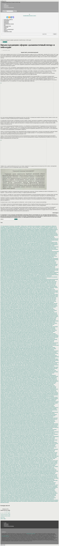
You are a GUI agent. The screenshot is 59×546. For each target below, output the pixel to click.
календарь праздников (53, 326)
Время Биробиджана (11, 273)
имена (10, 322)
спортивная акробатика (5, 452)
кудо (54, 338)
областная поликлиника (10, 380)
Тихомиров (45, 461)
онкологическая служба (40, 386)
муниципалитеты (30, 363)
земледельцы (37, 318)
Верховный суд (21, 263)
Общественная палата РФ (29, 383)
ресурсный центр (28, 430)
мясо (32, 365)
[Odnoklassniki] (9, 17)
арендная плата (19, 243)
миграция (17, 354)
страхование (16, 454)
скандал (30, 443)
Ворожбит (31, 271)
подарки (11, 405)
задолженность (14, 315)
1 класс (30, 227)
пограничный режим (4, 405)
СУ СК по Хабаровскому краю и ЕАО (28, 456)
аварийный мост (3, 230)
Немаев (24, 374)
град (1, 288)
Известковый (49, 320)
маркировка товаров (8, 349)
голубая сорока (21, 285)
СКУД (35, 444)
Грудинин (37, 288)
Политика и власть (8, 19)
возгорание (21, 269)
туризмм (34, 466)
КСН (28, 338)
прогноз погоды (25, 419)
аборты (17, 229)
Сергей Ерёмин (38, 441)
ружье (10, 435)
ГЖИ (47, 281)
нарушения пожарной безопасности (20, 370)
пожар (38, 406)
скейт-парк (46, 443)
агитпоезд (31, 232)
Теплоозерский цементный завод (35, 460)
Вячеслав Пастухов (19, 280)
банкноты (37, 245)
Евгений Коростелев (40, 308)
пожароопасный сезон (24, 407)
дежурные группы (24, 293)
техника (11, 461)
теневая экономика (38, 459)
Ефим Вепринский (37, 310)
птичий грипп (3, 424)
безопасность (18, 248)
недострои (9, 372)
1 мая (33, 227)
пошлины (49, 412)
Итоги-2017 (34, 325)
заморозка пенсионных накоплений (38, 316)
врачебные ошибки (38, 272)
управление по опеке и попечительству (30, 473)
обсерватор (49, 382)
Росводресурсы (3, 432)
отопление (51, 391)
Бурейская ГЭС (50, 257)
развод (43, 426)
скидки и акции (54, 443)
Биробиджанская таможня (16, 251)
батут (32, 246)
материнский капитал (4, 350)
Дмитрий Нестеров (9, 304)
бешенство (37, 249)
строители (25, 454)
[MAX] (13, 17)
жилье (50, 312)
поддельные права (38, 405)
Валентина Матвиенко (41, 260)
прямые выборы (22, 423)
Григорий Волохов (28, 288)
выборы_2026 (39, 275)
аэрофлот (14, 245)
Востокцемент (3, 272)
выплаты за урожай (8, 278)
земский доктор (52, 318)
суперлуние (40, 457)
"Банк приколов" (5, 226)
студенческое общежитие (51, 454)
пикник (45, 401)
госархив (2, 287)
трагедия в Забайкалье (5, 464)
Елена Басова (12, 310)
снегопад (24, 446)
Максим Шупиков (51, 347)
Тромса (29, 465)
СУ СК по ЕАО (18, 456)
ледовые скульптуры (27, 341)
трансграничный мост (14, 464)
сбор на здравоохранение (15, 438)
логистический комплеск (11, 345)
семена (50, 439)
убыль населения (27, 467)
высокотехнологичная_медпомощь (7, 279)
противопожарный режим (17, 422)
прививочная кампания (5, 416)
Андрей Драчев (21, 239)
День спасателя (32, 298)
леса (1, 343)
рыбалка (35, 435)
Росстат (18, 434)
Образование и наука (9, 23)
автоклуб (7, 232)
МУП (1, 364)
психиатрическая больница (38, 423)
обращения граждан (42, 382)
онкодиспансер (31, 386)
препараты (17, 415)
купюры (44, 339)
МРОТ (52, 362)
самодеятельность (39, 436)
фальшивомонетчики (37, 476)
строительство (30, 454)
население (33, 370)
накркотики (47, 367)
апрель (52, 242)
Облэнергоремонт (35, 380)
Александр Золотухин (40, 235)
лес (57, 342)
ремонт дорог (7, 430)
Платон (45, 402)
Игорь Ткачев (18, 320)
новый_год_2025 (11, 379)
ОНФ (1, 387)
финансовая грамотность (13, 482)
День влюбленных (39, 294)
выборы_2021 (33, 275)
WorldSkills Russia (12, 229)
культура (14, 339)
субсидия (6, 457)
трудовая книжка (47, 465)
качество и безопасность (12, 328)
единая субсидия (43, 309)
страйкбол (8, 454)
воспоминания (51, 271)
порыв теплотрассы (36, 409)
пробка (1, 419)
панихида (18, 394)
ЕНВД (31, 310)
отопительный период (35, 391)
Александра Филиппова (45, 236)
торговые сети (25, 463)
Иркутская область (40, 324)
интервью (50, 323)
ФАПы (50, 476)
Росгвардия (9, 432)
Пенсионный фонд (24, 399)
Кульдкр (6, 339)
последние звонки (25, 411)
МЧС (4, 365)
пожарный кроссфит (4, 407)
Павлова (23, 393)
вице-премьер (16, 266)
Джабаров (51, 302)
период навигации (22, 400)
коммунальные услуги (42, 332)
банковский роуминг (4, 246)
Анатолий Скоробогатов (53, 238)
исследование (25, 325)
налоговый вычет (44, 368)
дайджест (45, 289)
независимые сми (26, 372)
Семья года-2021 (20, 441)
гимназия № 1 (43, 282)
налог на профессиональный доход (13, 368)
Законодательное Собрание (44, 315)
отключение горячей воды (50, 390)
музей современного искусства (9, 363)
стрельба (21, 454)
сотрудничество (26, 449)
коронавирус (43, 334)
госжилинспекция (15, 287)
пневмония (10, 404)
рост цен (22, 434)
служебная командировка (9, 445)
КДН (50, 328)
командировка (41, 331)
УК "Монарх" (19, 469)
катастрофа (50, 327)
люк (31, 346)
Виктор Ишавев (38, 265)
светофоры (32, 438)
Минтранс (7, 357)
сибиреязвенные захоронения (11, 442)
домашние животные (4, 306)
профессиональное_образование (29, 422)
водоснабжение (41, 268)
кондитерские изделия (35, 333)
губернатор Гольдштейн (10, 289)
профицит (46, 422)
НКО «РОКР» (12, 377)
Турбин (27, 466)
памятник (2, 394)
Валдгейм (2, 260)
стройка (35, 454)
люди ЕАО (28, 346)
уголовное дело (50, 467)
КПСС (4, 337)
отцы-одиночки (33, 392)
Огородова (51, 384)
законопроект (9, 316)
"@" (1, 226)
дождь (42, 304)
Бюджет (15, 258)
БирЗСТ (25, 250)
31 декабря (50, 227)
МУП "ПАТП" (22, 364)
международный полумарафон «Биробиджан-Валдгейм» (12, 353)
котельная (53, 335)
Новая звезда (18, 377)
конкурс (41, 333)
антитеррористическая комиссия (7, 242)
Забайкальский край (29, 313)
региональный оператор (5, 428)
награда (15, 367)
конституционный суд (5, 334)
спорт (53, 451)
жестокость (7, 312)
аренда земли (13, 243)
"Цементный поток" (23, 227)
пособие (39, 411)
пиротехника (3, 402)
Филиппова (51, 481)
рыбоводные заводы (41, 435)
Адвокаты (42, 232)
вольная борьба (25, 271)
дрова (14, 308)
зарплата (32, 317)
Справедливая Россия (30, 452)
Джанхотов (2, 303)
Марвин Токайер (43, 348)
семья (53, 439)
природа (30, 416)
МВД (22, 350)
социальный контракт (12, 451)
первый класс (54, 399)
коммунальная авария (23, 332)
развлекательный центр (36, 426)
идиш (26, 320)
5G (54, 227)
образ (1, 382)
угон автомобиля (41, 468)
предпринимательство (20, 414)
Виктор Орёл (51, 265)
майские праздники (48, 346)
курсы (1, 340)
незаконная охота (42, 372)
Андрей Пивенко (28, 239)
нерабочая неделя (34, 374)
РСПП (49, 434)
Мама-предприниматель (10, 348)
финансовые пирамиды (33, 482)
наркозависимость (9, 369)
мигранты (45, 353)
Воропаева (35, 271)
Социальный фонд (21, 451)
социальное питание (32, 450)
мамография (28, 348)
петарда (30, 400)
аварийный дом (45, 229)
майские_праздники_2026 (11, 347)
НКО (8, 377)
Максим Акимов (37, 347)
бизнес (46, 249)
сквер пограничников (39, 443)
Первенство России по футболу (37, 399)
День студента (45, 298)
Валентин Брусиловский (23, 260)
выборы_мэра (14, 276)
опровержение (7, 389)
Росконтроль (26, 432)
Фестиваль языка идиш (5, 481)
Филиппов (46, 481)
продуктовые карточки (8, 420)
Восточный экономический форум (25, 272)
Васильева (11, 261)
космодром (35, 335)
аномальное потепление (44, 239)
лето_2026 (31, 343)
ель (29, 310)
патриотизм (13, 397)
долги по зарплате (7, 305)
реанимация (41, 427)
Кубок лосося (39, 338)
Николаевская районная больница (43, 376)
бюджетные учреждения (15, 259)
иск (45, 324)
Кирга (25, 330)
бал (17, 245)
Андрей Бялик (9, 239)
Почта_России (44, 412)
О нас (5, 4)
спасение (41, 451)
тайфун (29, 458)
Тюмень (56, 466)
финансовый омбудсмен (43, 482)
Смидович (53, 445)
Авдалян (28, 230)
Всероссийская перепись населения (42, 273)
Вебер (19, 261)
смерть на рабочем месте (43, 445)
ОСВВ (40, 389)
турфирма (45, 466)
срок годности (7, 453)
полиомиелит (20, 408)
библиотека (42, 249)
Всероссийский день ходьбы (17, 274)
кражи (9, 337)
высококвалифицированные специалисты (38, 278)
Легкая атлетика (50, 340)
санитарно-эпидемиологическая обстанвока (26, 437)
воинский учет (27, 269)
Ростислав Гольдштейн (29, 434)
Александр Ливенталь (9, 236)
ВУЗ (47, 274)
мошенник (37, 362)
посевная (52, 409)
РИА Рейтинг (51, 430)
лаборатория (21, 340)
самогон (33, 436)
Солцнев (52, 447)
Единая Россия (36, 309)
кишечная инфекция (33, 330)
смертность (25, 445)
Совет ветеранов (4, 447)
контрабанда (18, 334)
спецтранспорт (46, 451)
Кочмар (56, 335)
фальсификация (8, 476)
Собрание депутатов (51, 446)
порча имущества (17, 409)
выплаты (2, 278)
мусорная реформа (44, 364)
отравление (2, 392)
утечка (29, 474)
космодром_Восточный (43, 335)
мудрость (56, 362)
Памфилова (48, 393)
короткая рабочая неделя (15, 335)
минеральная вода (51, 354)
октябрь (32, 385)
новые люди (12, 378)
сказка (27, 443)
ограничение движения (10, 385)
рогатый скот (14, 431)
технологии (15, 461)
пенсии (20, 398)
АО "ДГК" (29, 242)
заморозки (48, 316)
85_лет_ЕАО (37, 228)
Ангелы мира (3, 239)
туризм (30, 466)
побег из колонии (17, 404)
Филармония (41, 481)
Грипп (33, 288)
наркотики (40, 369)
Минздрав (2, 355)
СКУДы (37, 444)
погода (39, 404)
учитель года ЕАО (34, 475)
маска (26, 349)
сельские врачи (8, 439)
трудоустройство (7, 466)
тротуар (33, 465)
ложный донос (26, 345)
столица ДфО (54, 453)
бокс (21, 256)
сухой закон (54, 457)
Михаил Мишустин (40, 357)
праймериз (27, 413)
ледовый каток (42, 341)
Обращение (35, 382)
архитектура (14, 244)
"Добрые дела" (23, 226)
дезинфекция (31, 293)
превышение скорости (35, 413)
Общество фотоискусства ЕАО (19, 384)
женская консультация (26, 311)
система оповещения (43, 442)
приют (42, 417)
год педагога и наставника (21, 283)
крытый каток (18, 338)
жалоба (42, 310)
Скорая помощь (30, 444)
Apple (44, 228)
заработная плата (22, 317)
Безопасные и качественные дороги (28, 248)
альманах (11, 238)
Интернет (55, 323)
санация (11, 437)
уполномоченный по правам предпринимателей (40, 471)
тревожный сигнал (24, 465)
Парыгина (31, 395)
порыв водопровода (28, 409)
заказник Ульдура (23, 315)
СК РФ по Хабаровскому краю (19, 443)
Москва (8, 362)
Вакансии (6, 5)
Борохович (2, 257)
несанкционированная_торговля (45, 374)
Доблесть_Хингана (17, 304)
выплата (55, 276)
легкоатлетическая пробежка (6, 341)
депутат (43, 300)
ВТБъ (44, 274)
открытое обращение (5, 391)
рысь (52, 435)
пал (33, 393)
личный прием (3, 345)
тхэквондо (50, 466)
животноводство (22, 312)
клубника (2, 331)
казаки (29, 326)
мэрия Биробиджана (17, 365)
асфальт (28, 244)
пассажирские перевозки (42, 395)
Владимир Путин (51, 266)
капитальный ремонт (27, 327)
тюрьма (2, 467)
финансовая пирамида (23, 482)
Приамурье (39, 415)
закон (36, 315)
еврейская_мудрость (4, 309)
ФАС (53, 476)
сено (30, 441)
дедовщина (15, 293)
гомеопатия (32, 285)
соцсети (31, 451)
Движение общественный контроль (48, 291)
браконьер (9, 257)
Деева (19, 293)
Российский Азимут (9, 434)
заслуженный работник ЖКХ (44, 317)
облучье (29, 380)
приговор (12, 416)
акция (1, 235)
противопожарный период (6, 422)
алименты (34, 237)
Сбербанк (2, 438)
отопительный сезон (44, 391)
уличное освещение (46, 469)
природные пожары (36, 416)
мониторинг (43, 361)
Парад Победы (38, 394)
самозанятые (46, 436)
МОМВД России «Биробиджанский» (33, 361)
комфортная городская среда (24, 333)
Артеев (46, 243)
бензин (46, 248)
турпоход (41, 466)
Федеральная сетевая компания (40, 478)
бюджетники (36, 258)
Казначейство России (38, 326)
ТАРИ (40, 458)
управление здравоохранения (6, 473)
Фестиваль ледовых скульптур (44, 480)
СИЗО (23, 442)
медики (36, 350)
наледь (51, 367)
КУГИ (43, 338)
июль (38, 325)
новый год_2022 (37, 378)
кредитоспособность (41, 337)
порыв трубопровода (45, 409)
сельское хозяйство (31, 439)
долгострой (26, 305)
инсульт (46, 323)
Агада (27, 232)
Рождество (40, 431)
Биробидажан (30, 250)
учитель (22, 475)
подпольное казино (50, 405)
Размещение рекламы (9, 7)
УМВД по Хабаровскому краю (15, 471)
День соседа (26, 298)
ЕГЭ (32, 309)
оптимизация (16, 389)
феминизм (48, 479)
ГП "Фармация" (51, 287)
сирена (26, 442)
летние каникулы (23, 343)
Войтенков (41, 269)
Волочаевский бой (18, 271)
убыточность (34, 467)
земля (47, 318)
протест (41, 421)
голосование (15, 285)
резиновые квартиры (19, 429)
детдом (2, 301)
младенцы (53, 357)
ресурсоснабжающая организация (39, 430)
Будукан (28, 257)
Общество (6, 21)
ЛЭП (25, 346)
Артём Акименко (51, 243)
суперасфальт (35, 457)
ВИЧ (20, 266)
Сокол (36, 447)
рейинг (28, 429)
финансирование (4, 482)
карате (42, 327)
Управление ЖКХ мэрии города (49, 472)
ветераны (49, 263)
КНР (13, 331)
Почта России (38, 412)
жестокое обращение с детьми (37, 311)
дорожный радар (48, 306)
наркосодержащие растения (32, 369)
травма (51, 463)
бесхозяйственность (30, 249)
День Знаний (34, 295)
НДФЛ (46, 371)
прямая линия (16, 423)
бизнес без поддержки (53, 249)
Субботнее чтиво (8, 31)
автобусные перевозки (39, 231)
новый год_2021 (30, 378)
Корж (39, 334)
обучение (54, 382)
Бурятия (12, 258)
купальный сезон (32, 339)
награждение (20, 367)
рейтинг (31, 429)
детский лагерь (26, 302)
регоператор (38, 428)
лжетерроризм (37, 343)
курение (51, 339)
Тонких (14, 463)
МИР (32, 357)
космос (49, 335)
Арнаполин (36, 243)
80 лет (11, 228)
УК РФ (23, 469)
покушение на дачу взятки (46, 407)
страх (12, 454)
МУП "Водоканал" (6, 364)
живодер (12, 312)
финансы (50, 482)
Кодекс (24, 331)
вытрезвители (50, 279)
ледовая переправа (18, 341)
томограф (6, 463)
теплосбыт (44, 460)
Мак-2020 (24, 347)
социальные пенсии (50, 450)
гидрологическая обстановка (19, 282)
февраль (8, 478)
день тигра (51, 298)
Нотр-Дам (35, 379)
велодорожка (6, 263)
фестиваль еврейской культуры (21, 480)
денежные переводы (30, 294)
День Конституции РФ (42, 295)
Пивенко (39, 401)
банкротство (11, 246)
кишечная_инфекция (42, 330)
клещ (52, 330)
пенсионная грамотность (43, 398)
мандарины (37, 348)
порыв (22, 409)
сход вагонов (3, 458)
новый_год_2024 (3, 379)
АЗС (49, 234)
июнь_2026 (44, 325)
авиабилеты (32, 230)
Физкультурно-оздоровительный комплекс (19, 481)
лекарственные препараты (6, 342)
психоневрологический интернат (51, 423)
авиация (2, 231)
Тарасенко (37, 458)
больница (24, 256)
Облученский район (23, 380)
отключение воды (41, 390)
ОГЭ (16, 385)
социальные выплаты (41, 450)
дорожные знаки (32, 306)
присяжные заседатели (31, 417)
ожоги (21, 385)
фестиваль (12, 480)
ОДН (18, 385)
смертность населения (33, 445)
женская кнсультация (16, 311)
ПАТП (9, 397)
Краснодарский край (21, 337)
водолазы (17, 268)
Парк (52, 394)
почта (34, 412)
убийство (13, 467)
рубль (4, 435)
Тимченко (40, 461)
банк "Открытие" (23, 245)
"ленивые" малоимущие (46, 226)
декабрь (36, 293)
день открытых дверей (33, 296)
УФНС (53, 474)
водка (54, 267)
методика (41, 353)
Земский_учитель (4, 319)
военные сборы (55, 268)
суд (9, 457)
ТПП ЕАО (48, 463)
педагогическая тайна (14, 398)
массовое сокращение (44, 349)
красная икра (14, 337)
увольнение (39, 467)
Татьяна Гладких (48, 458)
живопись (16, 312)
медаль (25, 350)
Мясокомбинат (36, 365)
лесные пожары (11, 343)
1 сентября (36, 227)
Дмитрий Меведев (49, 303)
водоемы (2, 268)
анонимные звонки (54, 239)
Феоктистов (2, 480)
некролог (11, 374)
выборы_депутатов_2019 (5, 276)
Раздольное (47, 426)
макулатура (2, 348)
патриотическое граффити (21, 397)
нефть (6, 376)
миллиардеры (35, 354)
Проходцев (2, 423)
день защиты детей (27, 295)
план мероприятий (31, 402)
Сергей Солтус (45, 441)
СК (5, 443)
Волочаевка (2, 271)
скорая (25, 444)
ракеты (1, 427)
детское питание (38, 302)
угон (37, 468)
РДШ (30, 427)
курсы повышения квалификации (10, 340)
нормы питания (25, 379)
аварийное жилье (31, 229)
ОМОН (19, 386)
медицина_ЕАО (46, 350)
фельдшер (44, 479)
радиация (23, 426)
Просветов (36, 421)
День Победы (17, 297)
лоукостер (35, 345)
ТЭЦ (53, 466)
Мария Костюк (50, 348)
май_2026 (42, 346)
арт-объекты (41, 243)
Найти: (1, 219)
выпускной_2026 (25, 278)
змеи (14, 319)
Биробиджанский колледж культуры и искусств (12, 252)
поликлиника (15, 408)
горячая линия (39, 286)
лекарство (14, 342)
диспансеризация (22, 303)
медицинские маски (54, 350)
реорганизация (13, 430)
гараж (5, 281)
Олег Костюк (44, 385)
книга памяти (7, 331)
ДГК (4, 293)
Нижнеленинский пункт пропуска (15, 376)
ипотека (28, 324)
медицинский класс (4, 352)
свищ (36, 438)
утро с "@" (41, 474)
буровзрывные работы (5, 258)
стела (27, 453)
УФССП (11, 475)
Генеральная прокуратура (20, 281)
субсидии (2, 457)
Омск (27, 386)
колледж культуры (30, 331)
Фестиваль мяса (54, 480)
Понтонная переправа (8, 409)
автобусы (54, 231)
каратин (46, 327)
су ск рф (37, 456)
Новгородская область (25, 377)
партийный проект (14, 395)
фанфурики (44, 476)
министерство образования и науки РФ (36, 355)
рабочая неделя (3, 426)
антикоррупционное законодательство (21, 241)
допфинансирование (13, 306)
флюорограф (7, 483)
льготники (10, 346)
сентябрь (33, 441)
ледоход (47, 341)
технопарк (32, 461)
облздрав (17, 380)
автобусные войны (21, 231)
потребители (13, 412)
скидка (49, 443)
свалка (25, 438)
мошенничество (47, 362)
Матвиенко (51, 349)
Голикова (2, 285)
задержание (8, 315)
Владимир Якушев (14, 267)
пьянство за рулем (45, 424)
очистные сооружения (9, 393)
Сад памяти (16, 436)
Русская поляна (27, 435)
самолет (51, 436)
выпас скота (51, 276)
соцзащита (37, 449)
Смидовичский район (4, 446)
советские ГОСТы (19, 447)
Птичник (8, 424)
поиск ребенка (38, 407)
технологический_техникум (24, 461)
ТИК (37, 461)
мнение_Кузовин (11, 358)
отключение (34, 390)
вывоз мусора (32, 276)
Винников (11, 266)
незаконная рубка (50, 372)
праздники (23, 413)
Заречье (28, 317)
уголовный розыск (23, 468)
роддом (19, 431)
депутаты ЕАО (52, 300)
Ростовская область (38, 434)
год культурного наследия (10, 283)
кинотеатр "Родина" (19, 330)
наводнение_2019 (9, 367)
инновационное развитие (21, 323)
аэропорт (9, 245)
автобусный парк (48, 231)
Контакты (6, 6)
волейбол (49, 269)
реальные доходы (35, 427)
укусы (40, 469)
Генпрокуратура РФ (37, 281)
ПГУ (34, 397)
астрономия (24, 244)
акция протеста (6, 235)
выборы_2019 (27, 275)
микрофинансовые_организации (25, 354)
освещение (44, 389)
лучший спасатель (49, 345)
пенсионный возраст (15, 399)
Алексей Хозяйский (18, 237)
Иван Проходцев (7, 320)
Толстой (2, 463)
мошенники (41, 362)
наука (52, 370)
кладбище (49, 330)
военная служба (48, 268)
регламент (33, 428)
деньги (39, 300)
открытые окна (13, 391)
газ (32, 280)
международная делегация (38, 352)
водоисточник (7, 268)
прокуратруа (46, 420)
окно (29, 385)
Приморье (25, 416)
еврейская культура (49, 308)
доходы (8, 308)
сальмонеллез (22, 436)
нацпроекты (42, 371)
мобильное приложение (30, 360)
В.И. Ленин (40, 259)
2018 (42, 227)
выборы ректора (20, 275)
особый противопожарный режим (7, 390)
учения (19, 475)
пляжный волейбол (4, 404)
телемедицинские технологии (20, 459)
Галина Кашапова (44, 280)
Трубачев (41, 465)
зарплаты (36, 317)
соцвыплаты (32, 449)
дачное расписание (16, 291)
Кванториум (37, 328)
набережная (42, 365)
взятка (16, 265)
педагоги (8, 398)
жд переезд (46, 310)
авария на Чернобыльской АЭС (16, 230)
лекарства (51, 341)
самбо (30, 436)
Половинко (50, 408)
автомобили (11, 232)
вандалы (7, 261)
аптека (55, 242)
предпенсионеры (4, 414)
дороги (19, 306)
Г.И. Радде (25, 280)
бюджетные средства (5, 259)
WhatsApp (4, 229)
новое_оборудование (5, 378)
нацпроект (37, 371)
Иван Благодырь (50, 319)
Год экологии (35, 283)
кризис (1, 338)
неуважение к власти (44, 375)
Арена (8, 243)
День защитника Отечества (17, 295)
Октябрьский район (38, 385)
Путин (31, 424)
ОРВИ (23, 389)
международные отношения (50, 352)
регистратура (28, 428)
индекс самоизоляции (47, 322)
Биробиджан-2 (41, 250)
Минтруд (11, 357)
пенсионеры (35, 398)
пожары (30, 407)
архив (10, 244)
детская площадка (34, 301)
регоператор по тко (45, 428)
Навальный (47, 365)
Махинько (16, 350)
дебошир (10, 293)
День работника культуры (43, 297)
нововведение (40, 377)
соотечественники (4, 449)
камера (1, 327)
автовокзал (2, 232)
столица (49, 453)
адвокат (38, 232)
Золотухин (29, 319)
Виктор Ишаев (45, 265)
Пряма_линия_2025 (9, 423)
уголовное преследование (5, 468)
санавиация (6, 437)
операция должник (27, 387)
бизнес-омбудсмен (4, 250)
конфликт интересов (30, 334)
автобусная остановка (12, 231)
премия (13, 415)
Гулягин (26, 289)
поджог (44, 405)
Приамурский (34, 415)
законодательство (54, 315)
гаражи (8, 281)
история (30, 325)
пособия (43, 411)
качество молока (21, 328)
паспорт (35, 395)
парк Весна (55, 394)
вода (47, 267)
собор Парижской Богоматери (38, 446)
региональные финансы (53, 427)
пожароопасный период (14, 407)
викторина (6, 266)
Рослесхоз (31, 432)
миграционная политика (53, 353)
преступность (29, 415)
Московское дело (13, 362)
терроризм (6, 461)
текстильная (11, 459)
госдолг (6, 287)
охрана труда (47, 392)
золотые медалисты (35, 319)
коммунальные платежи (33, 332)
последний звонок (33, 411)
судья (31, 457)
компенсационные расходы (6, 333)
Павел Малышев (17, 393)
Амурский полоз (30, 238)
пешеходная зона (13, 401)
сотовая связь (20, 449)
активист (56, 234)
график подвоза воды (13, 288)
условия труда (14, 474)
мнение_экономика (42, 358)
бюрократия (31, 259)
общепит (2, 383)
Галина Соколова (51, 280)
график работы (21, 288)
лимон (41, 343)
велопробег (11, 263)
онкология (47, 386)
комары (53, 331)
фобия (20, 483)
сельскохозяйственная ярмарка (42, 439)
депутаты (47, 300)
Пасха (6, 397)
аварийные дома (38, 229)
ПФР (34, 424)
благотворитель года (44, 253)
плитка (48, 402)
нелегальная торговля (18, 374)
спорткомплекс (23, 452)
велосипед (16, 263)
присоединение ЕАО (4, 417)
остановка (17, 390)
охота (43, 392)
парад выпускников (24, 394)
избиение (29, 320)
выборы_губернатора (47, 275)
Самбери (27, 436)
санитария (15, 437)
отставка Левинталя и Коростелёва (16, 392)
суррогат (45, 457)
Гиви (53, 281)
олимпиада (49, 385)
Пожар (35, 406)
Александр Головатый (31, 235)
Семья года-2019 (6, 441)
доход (5, 308)
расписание (16, 427)
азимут (46, 234)
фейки (32, 479)
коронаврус (2, 335)
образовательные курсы (14, 382)
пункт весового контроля (15, 424)
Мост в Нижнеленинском (24, 362)
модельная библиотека (40, 360)
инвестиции (28, 322)
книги (11, 331)
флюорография (13, 483)
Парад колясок (31, 394)
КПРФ (1, 337)
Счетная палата (9, 458)
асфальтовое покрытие (35, 244)
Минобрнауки (36, 356)
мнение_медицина (19, 358)
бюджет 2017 (20, 258)
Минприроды (42, 356)
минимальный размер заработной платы (13, 355)
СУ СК (14, 456)
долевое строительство (34, 305)
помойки (54, 408)
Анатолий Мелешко (44, 238)
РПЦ (47, 434)
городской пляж (26, 286)
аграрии (35, 232)
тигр (35, 461)
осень (48, 389)
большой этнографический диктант (34, 256)
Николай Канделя (54, 376)
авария (8, 230)
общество (48, 383)
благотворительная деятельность (10, 254)
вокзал (45, 269)
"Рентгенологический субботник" (12, 227)
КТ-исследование (32, 338)
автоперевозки (23, 232)
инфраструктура (23, 324)
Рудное (7, 435)
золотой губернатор (22, 319)
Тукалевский (23, 466)
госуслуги (41, 287)
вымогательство (45, 276)
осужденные (26, 390)
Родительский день (25, 431)
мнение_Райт (26, 358)
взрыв (48, 264)
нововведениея (47, 377)
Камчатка (9, 327)
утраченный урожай (35, 474)
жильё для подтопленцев (11, 313)
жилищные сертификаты (35, 312)
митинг (34, 357)
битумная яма (44, 252)
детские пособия (7, 302)
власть (19, 267)
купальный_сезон (39, 339)
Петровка (2, 401)
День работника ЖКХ (33, 297)
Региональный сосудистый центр (18, 428)
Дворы (1, 293)
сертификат (2, 442)
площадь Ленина (54, 402)
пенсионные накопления (5, 399)
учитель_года (41, 475)
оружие (37, 389)
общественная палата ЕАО (18, 383)
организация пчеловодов (30, 389)
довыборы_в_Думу (37, 304)
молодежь (10, 361)
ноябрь (39, 379)
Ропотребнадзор (49, 431)
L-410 (54, 228)
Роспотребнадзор (38, 432)
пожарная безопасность (45, 406)
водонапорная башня (33, 268)
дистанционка (29, 303)
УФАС (45, 474)
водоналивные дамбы (24, 268)
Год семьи (29, 283)
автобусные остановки (30, 231)
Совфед (33, 447)
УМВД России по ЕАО (25, 471)
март (19, 349)
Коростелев (7, 335)
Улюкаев (52, 469)
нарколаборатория (17, 369)
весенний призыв (37, 263)
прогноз (20, 419)
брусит (16, 257)
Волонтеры (55, 269)
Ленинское (32, 342)
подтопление (20, 406)
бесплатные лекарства (5, 249)
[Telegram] (7, 17)
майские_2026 (3, 347)
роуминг (44, 434)
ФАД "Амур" (2, 476)
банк (19, 245)
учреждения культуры (52, 475)
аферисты (50, 244)
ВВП (16, 261)
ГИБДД (50, 281)
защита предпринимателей (20, 318)
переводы (2, 400)
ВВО (14, 261)
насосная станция (39, 370)
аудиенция (45, 244)
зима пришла (10, 319)
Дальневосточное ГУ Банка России (35, 290)
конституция (12, 334)
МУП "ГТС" (12, 364)
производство (29, 420)
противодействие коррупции (49, 421)
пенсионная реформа (53, 398)
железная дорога (53, 310)
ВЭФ (10, 280)
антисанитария (32, 241)
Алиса (37, 237)
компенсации (50, 332)
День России (15, 298)
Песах (27, 400)
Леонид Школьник (53, 342)
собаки (30, 446)
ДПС (11, 308)
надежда (25, 367)
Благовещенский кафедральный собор (24, 253)
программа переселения (34, 419)
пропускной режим (30, 421)
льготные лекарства (16, 346)
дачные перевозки (25, 291)
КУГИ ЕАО (46, 338)
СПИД (50, 451)
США (26, 458)
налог (54, 367)
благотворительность (22, 254)
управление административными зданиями (33, 472)
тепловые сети (50, 459)
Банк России (29, 245)
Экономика (6, 20)
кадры (26, 326)
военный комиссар (4, 269)
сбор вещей (7, 438)
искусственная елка (50, 324)
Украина (37, 469)
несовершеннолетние (18, 375)
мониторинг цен (49, 361)
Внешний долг (34, 267)
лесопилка (17, 343)
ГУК (24, 289)
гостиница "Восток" (35, 287)
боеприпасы (10, 256)
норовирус (30, 379)
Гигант (55, 281)
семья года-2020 (13, 441)
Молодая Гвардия (49, 360)
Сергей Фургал (51, 441)
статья (24, 453)
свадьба (22, 438)
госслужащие (28, 287)
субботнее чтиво (50, 456)
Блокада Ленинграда (50, 254)
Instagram (50, 228)
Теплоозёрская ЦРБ (23, 460)
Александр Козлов (49, 235)
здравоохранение (30, 318)
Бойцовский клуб (16, 256)
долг (56, 304)
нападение (50, 368)
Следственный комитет (44, 444)
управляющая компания (44, 473)
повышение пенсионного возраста (30, 404)
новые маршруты (18, 378)
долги (1, 305)
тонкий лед (10, 463)
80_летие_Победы (26, 228)
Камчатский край (14, 327)
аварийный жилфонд (53, 229)
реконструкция (46, 429)
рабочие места (17, 426)
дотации (2, 308)
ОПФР (20, 389)
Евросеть (26, 309)
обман (50, 380)
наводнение (3, 367)
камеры (5, 327)
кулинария (2, 339)
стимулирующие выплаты (33, 453)
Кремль (48, 337)
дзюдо (6, 303)
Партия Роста (21, 395)
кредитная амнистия (32, 337)
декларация (51, 293)
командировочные (48, 331)
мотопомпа (32, 362)
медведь (33, 350)
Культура (6, 27)
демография (18, 294)
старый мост (15, 453)
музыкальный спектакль (21, 363)
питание (25, 402)
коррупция (23, 335)
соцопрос (27, 451)
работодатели (55, 424)
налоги (22, 368)
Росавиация (55, 431)
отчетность (39, 392)
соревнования (14, 449)
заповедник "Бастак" (8, 317)
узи (5, 469)
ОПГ (22, 387)
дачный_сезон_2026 (33, 291)
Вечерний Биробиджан (32, 264)
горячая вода (33, 286)
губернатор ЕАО (19, 289)
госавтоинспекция (53, 286)
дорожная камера (25, 306)
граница (4, 288)
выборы (53, 274)
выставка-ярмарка (23, 279)
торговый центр (32, 463)
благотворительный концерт (33, 254)
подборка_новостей (17, 405)
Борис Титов (54, 256)
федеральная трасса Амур (52, 478)
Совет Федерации (11, 447)
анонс (1, 241)
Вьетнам (7, 280)
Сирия (29, 442)
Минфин (15, 357)
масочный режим (36, 349)
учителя (45, 475)
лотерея (31, 345)
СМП (19, 446)
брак (6, 257)
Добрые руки (30, 304)
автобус (5, 231)
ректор (51, 429)
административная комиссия (51, 232)
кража (6, 337)
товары (55, 461)
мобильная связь (21, 360)
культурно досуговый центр (22, 339)
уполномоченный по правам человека (16, 472)
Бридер (13, 257)
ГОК (55, 283)
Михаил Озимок (47, 357)
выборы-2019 (26, 276)
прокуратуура (11, 421)
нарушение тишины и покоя (6, 370)
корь (27, 335)
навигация (52, 365)
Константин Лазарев (51, 333)
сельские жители (15, 439)
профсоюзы (51, 422)
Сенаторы (26, 441)
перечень (16, 400)
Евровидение (21, 309)
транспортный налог (13, 465)
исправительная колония (16, 325)
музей (1, 363)
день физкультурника (8, 300)
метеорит (37, 353)
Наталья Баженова (47, 370)
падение (30, 393)
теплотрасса (49, 460)
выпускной (19, 278)
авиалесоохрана (45, 230)
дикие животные (15, 303)
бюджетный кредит (24, 259)
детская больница (14, 301)
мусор (38, 364)
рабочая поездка (10, 426)
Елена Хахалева (25, 310)
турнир (37, 466)
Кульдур (10, 339)
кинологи (13, 330)
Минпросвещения (55, 356)
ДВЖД (38, 291)
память (14, 394)
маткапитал (11, 350)
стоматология (3, 454)
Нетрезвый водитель (35, 375)
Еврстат (30, 309)
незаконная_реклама (4, 374)
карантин (39, 327)
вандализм (2, 261)
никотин (2, 377)
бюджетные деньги (43, 258)
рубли (1, 435)
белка (43, 248)
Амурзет (17, 238)
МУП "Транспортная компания (31, 364)
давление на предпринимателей (36, 289)
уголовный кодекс (15, 468)
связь (39, 438)
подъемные (31, 406)
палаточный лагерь (38, 393)
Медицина (6, 22)
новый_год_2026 (18, 379)
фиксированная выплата (34, 481)
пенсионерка (30, 398)
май (39, 346)
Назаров (29, 367)
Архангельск (6, 244)
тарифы (43, 458)
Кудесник (51, 338)
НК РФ (5, 377)
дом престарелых (53, 305)
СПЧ (43, 452)
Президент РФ (41, 414)
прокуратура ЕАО (4, 421)
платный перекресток (39, 402)
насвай (29, 370)
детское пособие (45, 302)
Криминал (10, 338)
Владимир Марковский (34, 266)
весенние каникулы (29, 263)
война (31, 269)
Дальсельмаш (6, 291)
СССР (11, 453)
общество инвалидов (8, 384)
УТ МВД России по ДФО (22, 474)
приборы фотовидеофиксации (48, 415)
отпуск (55, 391)
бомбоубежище (47, 256)
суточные (49, 457)
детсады (8, 301)
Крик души (5, 338)
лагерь (31, 340)
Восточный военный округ (12, 272)
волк (52, 269)
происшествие (35, 420)
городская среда (3, 286)
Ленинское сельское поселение (42, 342)
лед (13, 341)
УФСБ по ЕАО (3, 475)
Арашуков (2, 243)
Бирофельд (34, 252)
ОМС (25, 386)
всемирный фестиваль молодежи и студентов (25, 273)
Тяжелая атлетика (7, 467)
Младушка (2, 358)
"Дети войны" (17, 226)
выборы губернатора (7, 275)
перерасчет (11, 400)
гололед (11, 285)
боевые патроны (3, 256)
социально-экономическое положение (20, 450)
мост (18, 362)
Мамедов (18, 348)
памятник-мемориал (8, 394)
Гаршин (11, 281)
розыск (44, 431)
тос (36, 463)
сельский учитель (23, 439)
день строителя (38, 298)
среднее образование (49, 452)
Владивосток (26, 266)
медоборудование (12, 352)
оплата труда (34, 387)
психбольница (29, 423)
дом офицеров (46, 305)
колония (36, 331)
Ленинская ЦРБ (19, 342)
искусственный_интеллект (5, 325)
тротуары (37, 465)
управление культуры (17, 473)
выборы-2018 (20, 276)
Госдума (9, 287)
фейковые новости (38, 479)
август (24, 230)
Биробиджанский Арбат (36, 251)
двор (57, 291)
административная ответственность (8, 234)
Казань (32, 326)
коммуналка (16, 332)
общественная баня (8, 383)
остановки (21, 390)
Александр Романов (18, 236)
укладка (34, 469)
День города (52, 294)
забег (34, 313)
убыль (22, 467)
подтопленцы (26, 406)
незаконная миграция (34, 372)
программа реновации (43, 419)
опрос (12, 389)
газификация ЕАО (36, 280)
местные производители (29, 353)
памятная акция (54, 393)
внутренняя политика (41, 267)
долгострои (21, 305)
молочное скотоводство (20, 361)
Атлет (41, 244)
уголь (34, 468)
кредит (26, 337)
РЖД (47, 430)
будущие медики (40, 257)
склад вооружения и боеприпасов (7, 444)
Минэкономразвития (21, 357)
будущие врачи (33, 257)
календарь (45, 326)
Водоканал (12, 268)
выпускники (14, 278)
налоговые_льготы (37, 368)
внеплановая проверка (26, 267)
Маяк (20, 350)
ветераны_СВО (12, 264)
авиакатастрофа (38, 230)
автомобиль (17, 232)
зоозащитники (43, 319)
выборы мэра (14, 275)
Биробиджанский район (27, 252)
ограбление (2, 385)
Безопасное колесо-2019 (9, 248)
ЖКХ (5, 25)
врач (33, 272)
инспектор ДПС (41, 323)
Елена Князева (18, 310)
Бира (14, 250)
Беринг (49, 248)
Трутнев (13, 466)
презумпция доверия (7, 415)
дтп (18, 308)
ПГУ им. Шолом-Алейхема (40, 397)
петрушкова (7, 401)
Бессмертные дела (14, 249)
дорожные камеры (40, 306)
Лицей (49, 343)
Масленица (29, 349)
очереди (52, 392)
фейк (30, 479)
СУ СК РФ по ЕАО (43, 456)
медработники (24, 352)
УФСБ (56, 474)
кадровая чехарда (21, 326)
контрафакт (23, 334)
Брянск (24, 257)
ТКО (48, 461)
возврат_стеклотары (14, 269)
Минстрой (2, 357)
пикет (42, 401)
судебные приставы (22, 457)
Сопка (9, 449)
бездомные (40, 246)
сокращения (40, 447)
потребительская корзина (21, 412)
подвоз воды (27, 405)
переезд (6, 400)
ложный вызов (20, 345)
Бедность (36, 246)
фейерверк (26, 479)
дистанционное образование (39, 303)
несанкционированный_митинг (6, 375)
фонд (26, 483)
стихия (45, 453)
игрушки (23, 320)
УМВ (55, 469)
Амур (14, 238)
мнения (47, 358)
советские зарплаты (27, 447)
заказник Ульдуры (31, 315)
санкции (45, 437)
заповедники (15, 317)
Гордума (37, 285)
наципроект (32, 371)
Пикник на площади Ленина (52, 401)
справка (37, 452)
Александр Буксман (14, 235)
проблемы (9, 419)
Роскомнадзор (20, 432)
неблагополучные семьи (53, 371)
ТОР (17, 463)
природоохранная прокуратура (46, 416)
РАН (9, 427)
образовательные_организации (26, 382)
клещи (55, 330)
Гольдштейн (27, 285)
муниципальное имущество (51, 363)
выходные (2, 280)
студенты (43, 454)
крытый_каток (24, 338)
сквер (33, 443)
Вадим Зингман (46, 259)
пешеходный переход (32, 401)
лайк (38, 340)
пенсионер (24, 398)
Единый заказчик (51, 309)
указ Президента (28, 469)
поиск (33, 407)
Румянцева (21, 435)
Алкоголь (47, 237)
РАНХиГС (12, 427)
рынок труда (48, 435)
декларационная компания (43, 293)
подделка (32, 405)
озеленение (25, 385)
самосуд (2, 437)
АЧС (6, 245)
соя (33, 451)
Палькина (44, 393)
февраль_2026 (13, 478)
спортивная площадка (15, 452)
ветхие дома (18, 264)
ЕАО (30, 308)
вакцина (51, 259)
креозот (51, 337)
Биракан (17, 250)
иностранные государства (32, 323)
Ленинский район (26, 342)
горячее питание (45, 286)
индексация (13, 323)
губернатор (2, 289)
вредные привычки (49, 272)
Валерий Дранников (50, 260)
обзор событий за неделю (46, 379)
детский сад (32, 302)
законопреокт (3, 316)
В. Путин (36, 259)
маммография (23, 348)
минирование (25, 355)
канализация (20, 327)
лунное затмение (41, 345)
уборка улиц (18, 467)
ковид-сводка (20, 331)
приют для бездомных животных (51, 417)
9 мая (41, 228)
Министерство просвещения (50, 355)
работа (50, 424)
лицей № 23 (53, 343)
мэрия (11, 365)
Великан (22, 261)
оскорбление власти (53, 389)
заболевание (38, 313)
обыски (42, 384)
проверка (16, 419)
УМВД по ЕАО (6, 471)
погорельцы (43, 404)
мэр (9, 365)
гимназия (38, 282)
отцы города (27, 392)
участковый (15, 475)
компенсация (15, 333)
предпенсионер (51, 413)
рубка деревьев (54, 434)
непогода (28, 374)
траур (19, 465)
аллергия (7, 238)
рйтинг (10, 431)
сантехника (49, 437)
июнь (40, 325)
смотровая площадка (13, 446)
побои (22, 404)
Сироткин (33, 442)
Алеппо (30, 237)
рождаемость (35, 431)
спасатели (36, 451)
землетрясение (43, 318)
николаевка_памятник (31, 376)
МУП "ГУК (17, 364)
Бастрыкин (28, 246)
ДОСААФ (54, 306)
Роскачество (14, 432)
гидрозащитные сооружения (6, 282)
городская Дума (52, 285)
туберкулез (17, 466)
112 (40, 227)
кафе (54, 327)
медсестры (30, 352)
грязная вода (49, 288)
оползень (42, 387)
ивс (14, 320)
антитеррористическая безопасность (44, 241)
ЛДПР (41, 340)
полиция (46, 408)
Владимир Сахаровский (5, 267)
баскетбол (21, 246)
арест (24, 243)
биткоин (39, 252)
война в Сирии (36, 269)
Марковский (15, 349)
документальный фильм (49, 304)
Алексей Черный (25, 237)
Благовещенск (13, 253)
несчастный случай (27, 375)
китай (28, 330)
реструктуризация (20, 430)
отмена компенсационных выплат (23, 391)
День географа (46, 294)
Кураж (47, 339)
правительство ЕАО (4, 413)
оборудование (55, 380)
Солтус (48, 447)
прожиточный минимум (21, 420)
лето (28, 343)
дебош (6, 293)
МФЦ (1, 365)
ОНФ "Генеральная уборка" (8, 387)
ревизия (46, 427)
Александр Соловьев (27, 236)
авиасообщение (52, 230)
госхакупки (45, 287)
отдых (30, 390)
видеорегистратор (31, 265)
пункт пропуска (23, 424)
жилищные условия (45, 312)
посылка (9, 412)
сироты (36, 442)
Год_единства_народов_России (44, 283)
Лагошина (35, 340)
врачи (44, 272)
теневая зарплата (30, 459)
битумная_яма (50, 252)
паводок (26, 393)
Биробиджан (35, 250)
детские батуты (49, 301)
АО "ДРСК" (33, 242)
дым (23, 308)
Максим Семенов (44, 347)
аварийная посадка (23, 229)
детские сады (14, 302)
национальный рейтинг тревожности (21, 371)
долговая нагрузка (15, 305)
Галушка (2, 281)
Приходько (38, 417)
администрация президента (32, 234)
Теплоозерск (11, 460)
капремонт (34, 327)
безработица (39, 248)
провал (12, 419)
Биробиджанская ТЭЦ (26, 251)
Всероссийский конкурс (29, 274)
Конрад (45, 333)
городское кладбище (11, 286)
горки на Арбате (45, 285)
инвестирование (22, 322)
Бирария (21, 250)
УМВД (1, 471)
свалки (28, 438)
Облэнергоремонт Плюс (44, 380)
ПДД (47, 397)
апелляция (38, 242)
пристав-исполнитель (13, 417)
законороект (15, 316)
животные (28, 312)
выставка (17, 279)
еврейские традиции (13, 309)
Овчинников (46, 384)
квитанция (46, 328)
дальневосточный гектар (48, 290)
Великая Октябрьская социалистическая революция (35, 261)
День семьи (20, 298)
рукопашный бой (15, 435)
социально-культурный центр (46, 449)
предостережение (44, 413)
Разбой (29, 426)
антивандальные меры (8, 241)
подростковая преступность (6, 406)
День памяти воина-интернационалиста (46, 296)
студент (39, 454)
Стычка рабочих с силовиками (6, 456)
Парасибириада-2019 (46, 394)
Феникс (52, 479)
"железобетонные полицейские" (34, 226)
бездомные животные (47, 246)
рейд (25, 429)
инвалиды (17, 322)
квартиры (42, 328)
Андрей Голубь (15, 239)
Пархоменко (26, 395)
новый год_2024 (44, 378)
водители (50, 267)
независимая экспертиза (16, 372)
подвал (22, 405)
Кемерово (5, 330)
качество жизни (3, 328)
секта (50, 438)
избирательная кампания (36, 320)
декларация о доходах (5, 294)
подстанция (14, 406)
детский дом (20, 302)
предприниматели (11, 414)
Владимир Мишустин (43, 266)
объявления (35, 384)
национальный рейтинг (9, 371)
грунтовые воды (42, 288)
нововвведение (33, 377)
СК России (8, 443)
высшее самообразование (41, 279)
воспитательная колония (43, 271)
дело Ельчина (13, 294)
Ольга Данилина (7, 386)
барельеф (16, 246)
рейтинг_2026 (36, 429)
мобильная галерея (13, 360)
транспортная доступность (50, 464)
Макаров (32, 347)
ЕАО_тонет (33, 308)
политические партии (39, 408)
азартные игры (41, 234)
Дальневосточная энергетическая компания (19, 290)
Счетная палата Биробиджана (19, 458)
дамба (10, 291)
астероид (19, 244)
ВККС (22, 266)
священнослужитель (44, 438)
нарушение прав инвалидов (49, 369)
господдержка (22, 287)
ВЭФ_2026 (13, 280)
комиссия (2, 332)
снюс (27, 446)
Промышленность (22, 421)
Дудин (20, 308)
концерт (36, 334)
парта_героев (7, 395)
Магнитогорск (35, 346)
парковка (2, 395)
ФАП (47, 476)
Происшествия (7, 26)
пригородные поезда (18, 416)
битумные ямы (6, 253)
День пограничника (24, 297)
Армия (32, 243)
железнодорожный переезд (6, 311)
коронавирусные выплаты (51, 334)
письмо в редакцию (10, 402)
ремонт (2, 430)
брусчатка (20, 257)
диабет (10, 303)
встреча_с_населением (38, 274)
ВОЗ (9, 269)
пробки (5, 419)
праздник (19, 413)
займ (18, 315)
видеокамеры (24, 265)
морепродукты (3, 362)
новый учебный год (52, 378)
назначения (33, 367)
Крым (13, 338)
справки (40, 452)
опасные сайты (17, 387)
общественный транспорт (40, 383)
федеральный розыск (15, 479)
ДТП (16, 308)
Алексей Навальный (9, 237)
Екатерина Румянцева (5, 310)
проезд (14, 420)
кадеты (15, 326)
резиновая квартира (10, 429)
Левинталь (44, 340)
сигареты (20, 442)
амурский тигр (37, 238)
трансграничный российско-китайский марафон (29, 464)
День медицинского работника (10, 296)
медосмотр (18, 352)
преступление (23, 415)
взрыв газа (52, 264)
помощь (2, 409)
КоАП (15, 331)
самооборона (55, 436)
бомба (43, 256)
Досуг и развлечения (8, 29)
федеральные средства (5, 479)
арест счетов (28, 243)
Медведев (29, 350)
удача (46, 468)
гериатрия (44, 281)
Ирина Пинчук (33, 324)
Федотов (22, 479)
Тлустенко (51, 461)
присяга (24, 417)
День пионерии (10, 297)
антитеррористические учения (20, 242)
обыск (39, 384)
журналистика (22, 313)
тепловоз (44, 459)
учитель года (27, 475)
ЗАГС (4, 315)
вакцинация (55, 259)
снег (21, 446)
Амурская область (23, 238)
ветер (42, 263)
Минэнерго (28, 357)
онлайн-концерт (52, 386)
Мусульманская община (53, 364)
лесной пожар (5, 343)
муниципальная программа (39, 363)
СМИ (50, 445)
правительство (54, 412)
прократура (41, 420)
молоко (13, 361)
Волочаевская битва (9, 271)
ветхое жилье (24, 264)
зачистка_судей (53, 317)
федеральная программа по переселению (25, 478)
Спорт (5, 28)
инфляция (17, 324)
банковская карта (43, 245)
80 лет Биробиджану (17, 228)
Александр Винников (22, 235)
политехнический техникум (29, 408)
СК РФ (12, 443)
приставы (20, 417)
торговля (20, 463)
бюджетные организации (52, 258)
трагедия (55, 463)
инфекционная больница (5, 324)
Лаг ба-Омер (27, 340)
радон (26, 426)
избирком (44, 320)
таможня (33, 458)
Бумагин (45, 257)
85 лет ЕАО (32, 228)
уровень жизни (7, 474)
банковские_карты (50, 245)
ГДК (14, 281)
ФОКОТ (23, 483)
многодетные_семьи (4, 360)
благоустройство (42, 254)
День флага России (17, 300)
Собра (46, 446)
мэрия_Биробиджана (26, 365)
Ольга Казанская (14, 386)
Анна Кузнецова (35, 239)
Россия (14, 434)
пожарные (52, 406)
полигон (10, 408)
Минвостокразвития (42, 354)
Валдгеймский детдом (9, 260)
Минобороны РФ (29, 356)
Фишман (54, 482)
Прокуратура (52, 420)
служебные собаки (19, 445)
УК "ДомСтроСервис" (12, 469)
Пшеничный (38, 424)
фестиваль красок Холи (33, 480)
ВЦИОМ (49, 274)
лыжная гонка (56, 345)
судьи (28, 457)
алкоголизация (42, 237)
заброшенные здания (46, 313)
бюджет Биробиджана (28, 258)
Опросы (5, 30)
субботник (56, 456)
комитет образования (9, 332)
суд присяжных (15, 457)
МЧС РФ (6, 365)
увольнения (44, 467)
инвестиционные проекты (37, 322)
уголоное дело (30, 468)
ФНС (17, 483)
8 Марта (8, 228)
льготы (22, 346)
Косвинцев (30, 335)
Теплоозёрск (16, 460)
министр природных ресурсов (6, 356)
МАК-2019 (19, 347)
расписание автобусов (24, 427)
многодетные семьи (53, 358)
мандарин (33, 348)
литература (45, 343)
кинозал (9, 330)
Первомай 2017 (47, 399)
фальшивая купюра (28, 476)
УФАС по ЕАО (49, 474)
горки (40, 285)
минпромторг (48, 356)
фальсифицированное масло (18, 476)
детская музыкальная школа (24, 301)
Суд (11, 457)
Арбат (6, 243)
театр (7, 459)
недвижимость (3, 372)
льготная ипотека (4, 346)
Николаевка (24, 376)
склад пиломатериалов (19, 444)
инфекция (13, 324)
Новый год (24, 378)
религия (54, 429)
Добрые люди (24, 304)
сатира (53, 437)
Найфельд (38, 367)
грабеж (56, 287)
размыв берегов (53, 426)
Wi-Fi (7, 229)
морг (54, 361)
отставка (7, 392)
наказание (42, 367)
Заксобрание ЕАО (27, 316)
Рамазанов (5, 427)
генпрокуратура (29, 281)
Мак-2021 (28, 347)
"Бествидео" (11, 226)
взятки (19, 265)
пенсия (29, 399)
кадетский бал (11, 326)
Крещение (55, 337)
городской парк (19, 286)
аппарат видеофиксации (46, 242)
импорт (13, 322)
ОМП (22, 386)
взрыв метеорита (11, 265)
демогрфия (23, 294)
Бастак (24, 246)
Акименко (52, 234)
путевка (28, 424)
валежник (16, 260)
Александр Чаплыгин (36, 236)
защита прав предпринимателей (7, 318)
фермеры (7, 480)
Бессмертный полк (22, 249)
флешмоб (2, 483)
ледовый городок (35, 341)
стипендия (41, 453)
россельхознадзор (46, 432)
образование (6, 382)
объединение (29, 384)
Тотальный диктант (41, 463)
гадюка (29, 280)
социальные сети (4, 451)
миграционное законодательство (7, 354)
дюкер (27, 308)
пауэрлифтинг (30, 397)
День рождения (8, 298)
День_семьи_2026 (34, 300)
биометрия (10, 250)
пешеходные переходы (22, 401)
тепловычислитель (4, 460)
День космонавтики (51, 295)
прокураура (16, 421)
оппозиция (46, 387)
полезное (6, 408)
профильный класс (40, 422)
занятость (53, 316)
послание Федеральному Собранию (14, 411)
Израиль (7, 322)
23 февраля (45, 227)
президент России (34, 414)
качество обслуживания (30, 328)
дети (5, 301)
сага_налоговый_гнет (9, 436)
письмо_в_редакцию (18, 402)
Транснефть (42, 464)
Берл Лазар (53, 248)
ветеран (45, 263)
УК (7, 469)
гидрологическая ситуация (30, 282)
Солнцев (45, 447)
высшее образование (31, 279)
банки (33, 245)
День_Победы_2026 (25, 300)
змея (17, 319)
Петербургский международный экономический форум (44, 400)
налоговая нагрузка (28, 368)
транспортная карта (4, 465)
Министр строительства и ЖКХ (19, 356)
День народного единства (22, 296)
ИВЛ (12, 320)
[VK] (11, 17)
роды (30, 431)
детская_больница (42, 301)
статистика (20, 453)
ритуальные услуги (4, 431)
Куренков (55, 339)
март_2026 (22, 349)
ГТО (53, 288)
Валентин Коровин (33, 260)
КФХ (18, 340)
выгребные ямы (38, 276)
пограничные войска (50, 404)
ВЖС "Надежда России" (42, 264)
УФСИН (7, 475)
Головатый (6, 285)
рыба (32, 435)
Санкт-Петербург (39, 437)
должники (41, 305)
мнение (6, 358)
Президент (27, 414)
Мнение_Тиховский (33, 358)
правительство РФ (13, 413)
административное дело (21, 234)
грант (7, 288)
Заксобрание (20, 316)
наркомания (23, 369)
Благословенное (35, 253)
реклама (41, 429)
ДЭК (25, 308)
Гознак (52, 283)
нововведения (53, 377)
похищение (30, 412)
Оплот (38, 387)
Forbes (46, 228)
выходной (55, 279)
